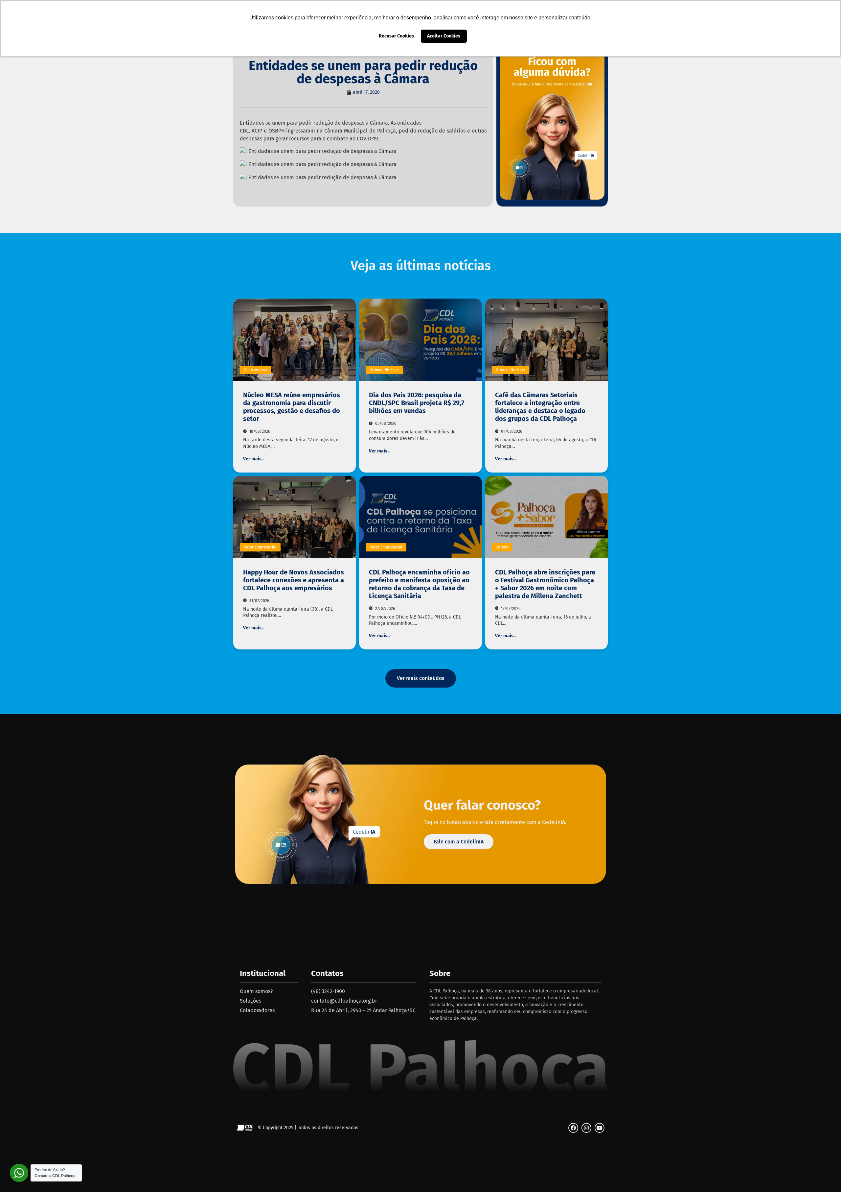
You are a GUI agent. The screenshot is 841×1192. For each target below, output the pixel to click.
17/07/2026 (510, 608)
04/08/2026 (511, 431)
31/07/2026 (258, 600)
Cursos (502, 547)
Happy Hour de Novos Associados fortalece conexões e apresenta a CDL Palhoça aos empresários (293, 580)
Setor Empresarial (260, 547)
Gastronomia (255, 370)
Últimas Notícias (384, 370)
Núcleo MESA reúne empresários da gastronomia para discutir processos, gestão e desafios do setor (291, 407)
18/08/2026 (259, 431)
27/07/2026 (384, 608)
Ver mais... (253, 459)
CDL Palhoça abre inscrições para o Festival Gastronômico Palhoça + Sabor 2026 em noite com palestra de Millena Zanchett (545, 584)
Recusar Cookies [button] (396, 36)
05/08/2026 (385, 423)
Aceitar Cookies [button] (443, 36)
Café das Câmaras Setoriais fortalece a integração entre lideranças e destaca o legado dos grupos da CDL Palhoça (540, 407)
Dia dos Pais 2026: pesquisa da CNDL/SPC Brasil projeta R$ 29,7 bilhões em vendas (416, 403)
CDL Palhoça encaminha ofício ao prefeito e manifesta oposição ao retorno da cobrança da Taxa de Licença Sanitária (419, 584)
